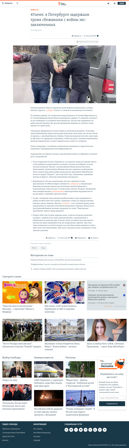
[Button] (76, 36)
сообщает (50, 110)
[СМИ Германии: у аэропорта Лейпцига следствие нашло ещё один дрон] (48, 369)
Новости (34, 10)
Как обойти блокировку (41, 433)
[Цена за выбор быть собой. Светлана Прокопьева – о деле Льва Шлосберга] (107, 330)
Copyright (36, 440)
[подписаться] (105, 430)
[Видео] (108, 3)
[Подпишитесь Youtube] (81, 430)
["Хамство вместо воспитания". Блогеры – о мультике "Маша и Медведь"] (22, 292)
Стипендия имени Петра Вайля (13, 433)
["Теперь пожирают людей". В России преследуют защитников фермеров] (80, 398)
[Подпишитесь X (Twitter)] (76, 430)
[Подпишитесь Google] (66, 430)
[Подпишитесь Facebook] (71, 430)
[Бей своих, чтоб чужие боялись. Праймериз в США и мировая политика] (64, 292)
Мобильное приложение (11, 429)
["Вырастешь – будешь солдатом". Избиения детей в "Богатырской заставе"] (80, 369)
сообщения (74, 184)
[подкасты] (115, 3)
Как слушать (37, 429)
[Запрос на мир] (17, 369)
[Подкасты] (100, 430)
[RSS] (95, 430)
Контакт (5, 440)
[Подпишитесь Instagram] (90, 430)
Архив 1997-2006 (8, 436)
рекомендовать (57, 191)
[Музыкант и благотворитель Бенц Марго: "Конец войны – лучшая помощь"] (64, 330)
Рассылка (36, 436)
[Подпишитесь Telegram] (85, 430)
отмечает (66, 203)
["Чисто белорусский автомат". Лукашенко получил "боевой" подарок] (22, 330)
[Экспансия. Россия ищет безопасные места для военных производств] (17, 392)
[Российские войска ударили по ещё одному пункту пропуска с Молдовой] (48, 398)
